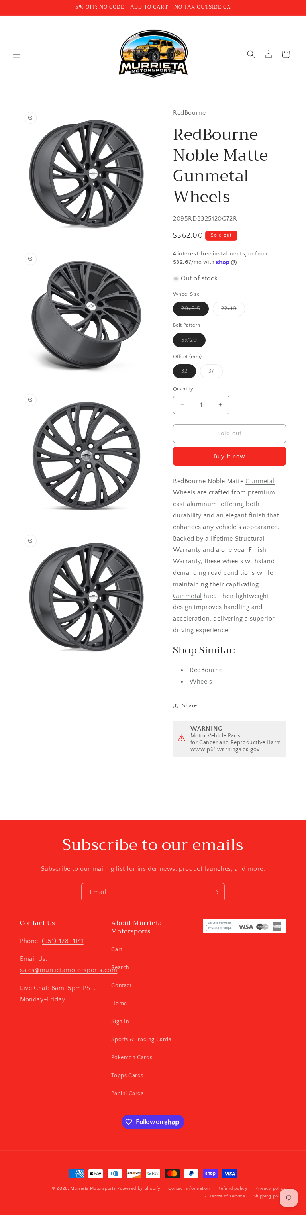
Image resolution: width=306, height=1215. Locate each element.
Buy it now (229, 456)
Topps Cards (127, 1075)
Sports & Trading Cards (141, 1039)
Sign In (120, 1021)
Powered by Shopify (139, 1188)
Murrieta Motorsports (93, 1188)
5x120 (193, 342)
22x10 (233, 310)
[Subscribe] (215, 892)
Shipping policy (269, 1196)
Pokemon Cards (131, 1057)
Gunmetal (260, 481)
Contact (121, 985)
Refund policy (232, 1188)
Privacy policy (270, 1188)
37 (215, 373)
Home (119, 1003)
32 (188, 373)
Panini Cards (127, 1093)
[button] (17, 54)
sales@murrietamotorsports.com (68, 970)
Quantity (183, 389)
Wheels (201, 681)
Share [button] (189, 706)
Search (120, 967)
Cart (116, 950)
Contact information (189, 1188)
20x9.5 (195, 310)
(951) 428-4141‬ (62, 941)
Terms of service (227, 1196)
